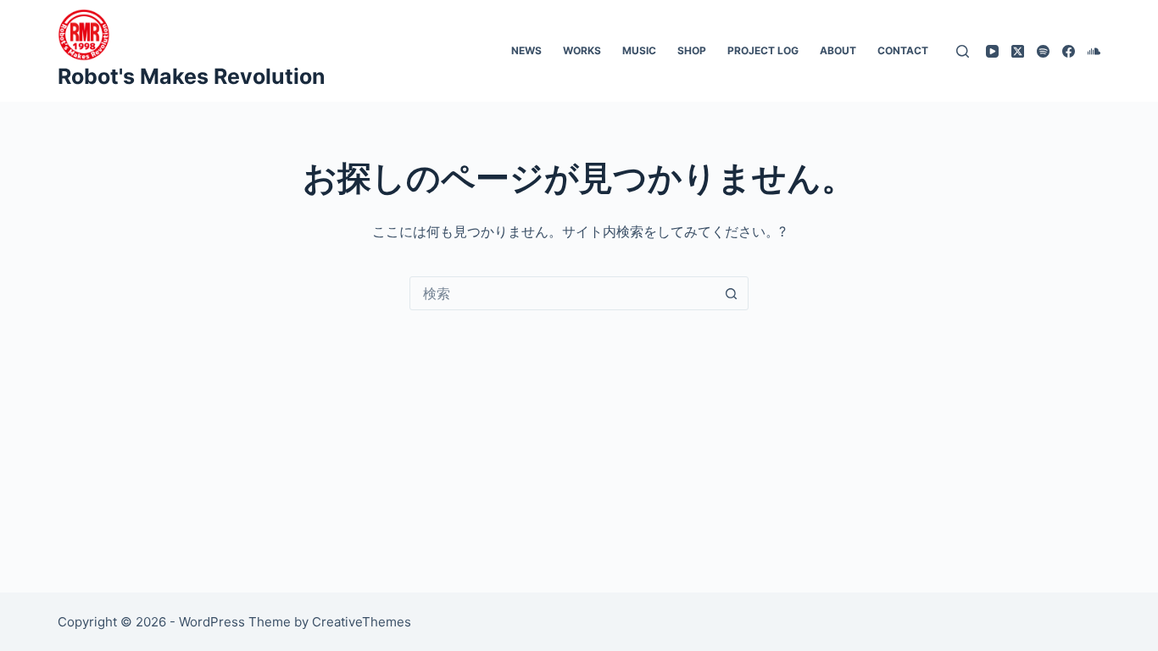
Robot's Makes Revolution (192, 76)
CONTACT (902, 50)
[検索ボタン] (731, 293)
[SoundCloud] (1094, 51)
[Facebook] (1068, 51)
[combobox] (562, 293)
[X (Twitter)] (1017, 51)
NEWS (526, 50)
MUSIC (639, 50)
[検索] (962, 51)
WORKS (582, 50)
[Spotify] (1043, 51)
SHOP (691, 50)
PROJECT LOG (763, 50)
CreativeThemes (361, 622)
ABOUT (838, 50)
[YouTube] (992, 51)
